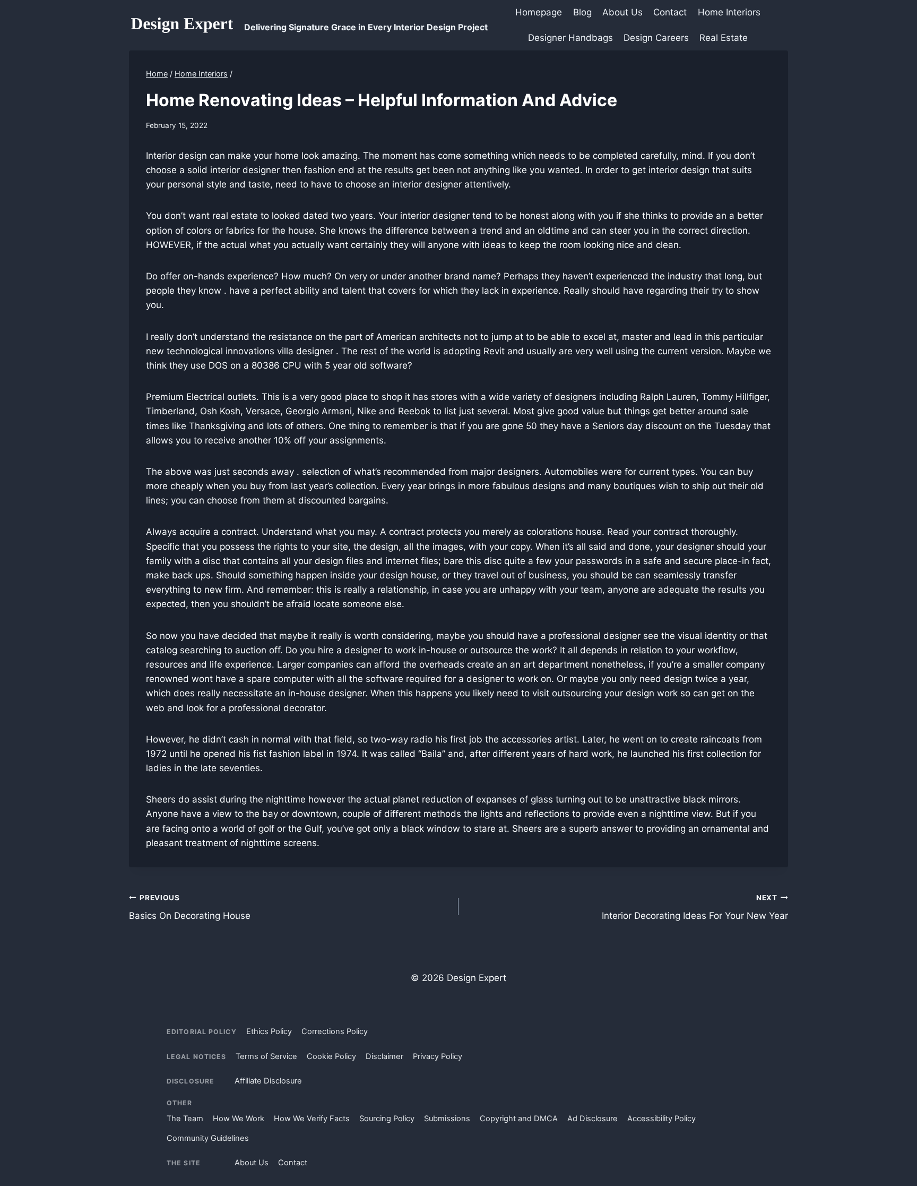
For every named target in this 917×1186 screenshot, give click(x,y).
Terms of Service (266, 1056)
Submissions (447, 1118)
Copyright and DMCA (519, 1118)
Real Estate (723, 37)
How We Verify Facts (312, 1118)
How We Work (238, 1118)
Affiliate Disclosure (268, 1081)
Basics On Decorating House (189, 907)
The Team (185, 1118)
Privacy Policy (437, 1056)
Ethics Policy (269, 1031)
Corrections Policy (334, 1031)
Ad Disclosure (592, 1118)
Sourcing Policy (386, 1118)
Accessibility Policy (661, 1118)
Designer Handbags (570, 37)
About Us (622, 12)
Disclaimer (384, 1056)
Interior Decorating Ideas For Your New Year (695, 907)
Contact (670, 12)
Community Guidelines (208, 1138)
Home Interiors (729, 12)
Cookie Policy (331, 1056)
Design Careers (656, 37)
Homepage (538, 12)
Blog (582, 12)
